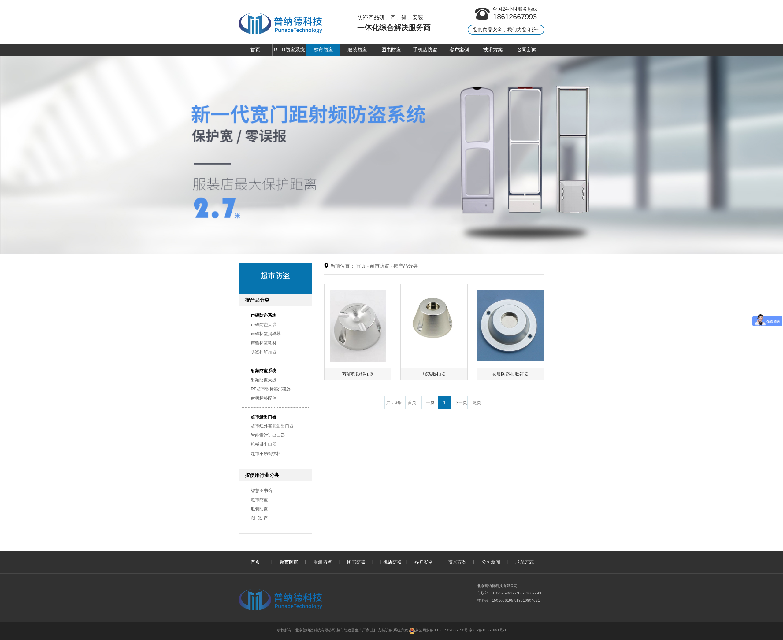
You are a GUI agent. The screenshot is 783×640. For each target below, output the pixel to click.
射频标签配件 (263, 398)
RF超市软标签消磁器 (271, 389)
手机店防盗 (425, 49)
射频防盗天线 (263, 379)
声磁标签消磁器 (266, 333)
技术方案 (493, 49)
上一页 (428, 402)
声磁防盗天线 (263, 324)
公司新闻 (527, 49)
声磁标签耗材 (263, 342)
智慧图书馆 (261, 490)
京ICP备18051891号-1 (488, 630)
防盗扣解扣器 (263, 352)
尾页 (477, 402)
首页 (255, 49)
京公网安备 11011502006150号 (441, 630)
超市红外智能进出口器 (272, 426)
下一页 (460, 402)
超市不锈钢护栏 (266, 453)
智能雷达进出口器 (268, 435)
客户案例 (459, 49)
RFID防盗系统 (289, 49)
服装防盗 (357, 49)
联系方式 (524, 561)
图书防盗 (391, 49)
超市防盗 (323, 49)
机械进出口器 (263, 444)
